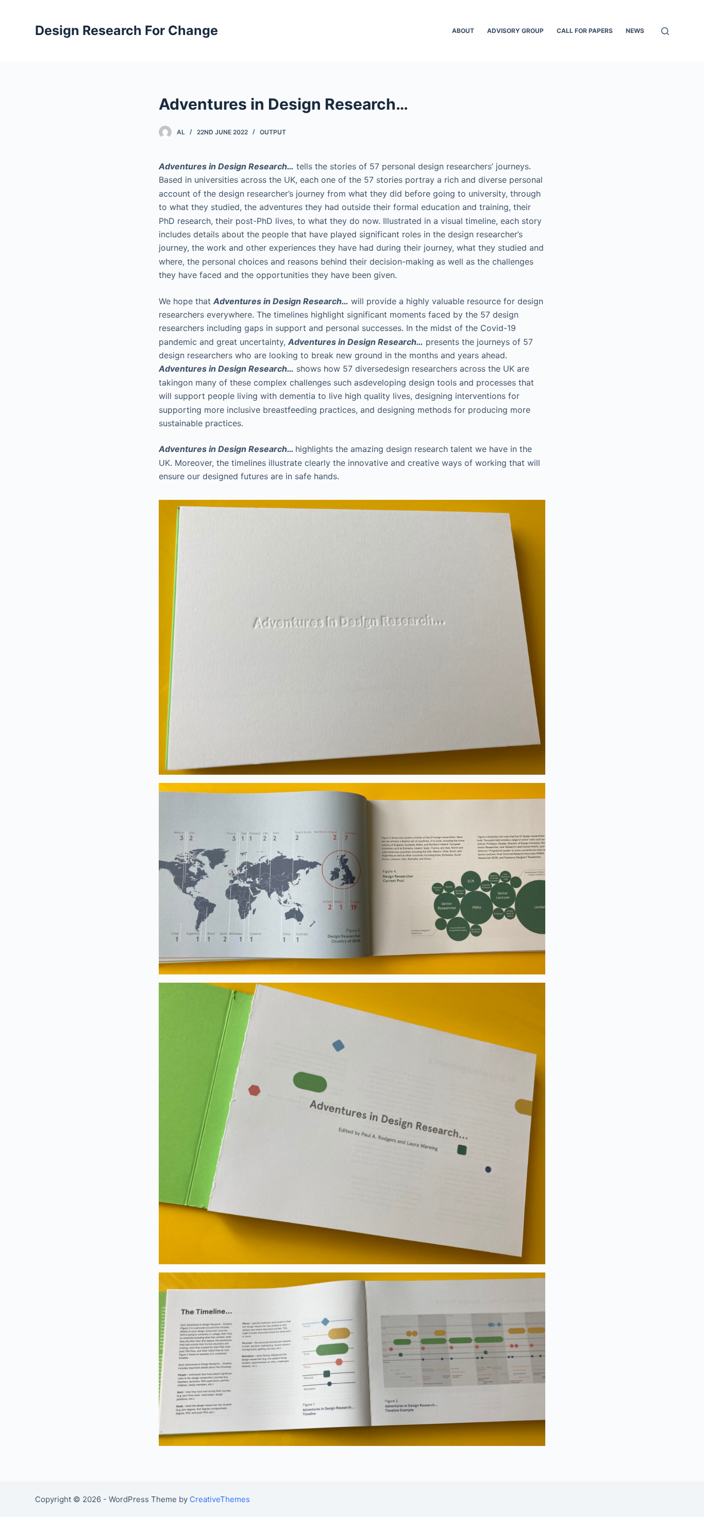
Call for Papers (585, 30)
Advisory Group (515, 30)
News (635, 30)
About (463, 30)
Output (273, 132)
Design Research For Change (126, 30)
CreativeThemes (220, 1499)
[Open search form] (665, 31)
